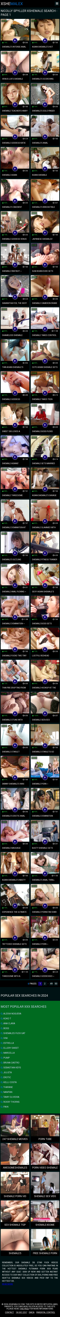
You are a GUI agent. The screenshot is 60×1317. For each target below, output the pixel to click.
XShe (12, 3)
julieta (7, 1072)
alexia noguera (12, 1013)
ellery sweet (11, 1048)
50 (56, 983)
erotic (7, 1077)
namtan (7, 1092)
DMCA (31, 1312)
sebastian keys (12, 1067)
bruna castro (11, 1062)
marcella (9, 1053)
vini (5, 1038)
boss (6, 1028)
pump (6, 1057)
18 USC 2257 (21, 1312)
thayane (8, 1087)
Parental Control (45, 1312)
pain (5, 1106)
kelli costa (10, 1082)
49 (51, 983)
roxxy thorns (11, 1102)
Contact (9, 1312)
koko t (7, 1018)
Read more (7, 1284)
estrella (8, 1043)
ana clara (9, 1023)
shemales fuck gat (14, 1033)
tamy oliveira (11, 1097)
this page (24, 1309)
